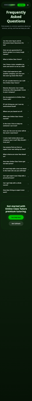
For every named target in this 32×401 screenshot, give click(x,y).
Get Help (21, 5)
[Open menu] (28, 5)
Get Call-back (16, 223)
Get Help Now (16, 217)
